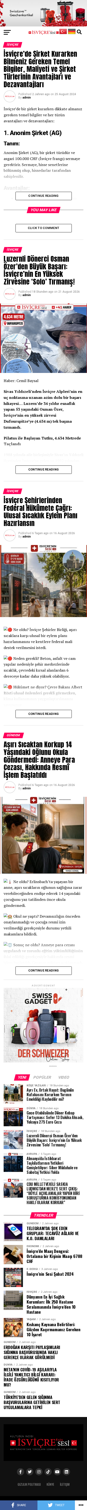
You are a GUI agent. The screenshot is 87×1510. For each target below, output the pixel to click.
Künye (50, 1484)
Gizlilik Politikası (29, 1484)
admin (26, 97)
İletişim (65, 1484)
